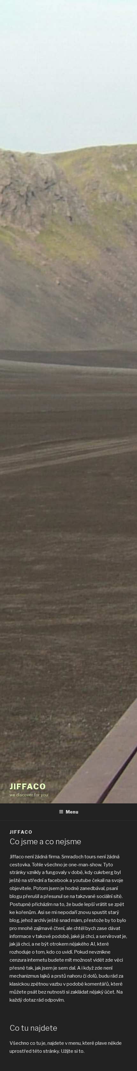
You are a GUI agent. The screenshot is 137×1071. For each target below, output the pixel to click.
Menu (72, 812)
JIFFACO (28, 786)
